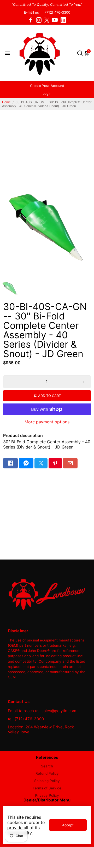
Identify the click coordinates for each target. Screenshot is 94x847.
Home (6, 102)
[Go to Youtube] (54, 20)
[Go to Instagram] (39, 20)
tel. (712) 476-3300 (26, 718)
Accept (68, 825)
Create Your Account (47, 86)
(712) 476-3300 (57, 12)
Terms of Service (47, 788)
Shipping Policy (47, 781)
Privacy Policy (47, 795)
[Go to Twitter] (46, 20)
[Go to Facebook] (30, 20)
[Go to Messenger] (26, 463)
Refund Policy (47, 773)
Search (47, 766)
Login (47, 93)
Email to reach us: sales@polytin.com (42, 710)
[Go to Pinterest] (55, 463)
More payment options (47, 421)
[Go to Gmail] (70, 463)
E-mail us (31, 12)
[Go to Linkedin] (63, 20)
